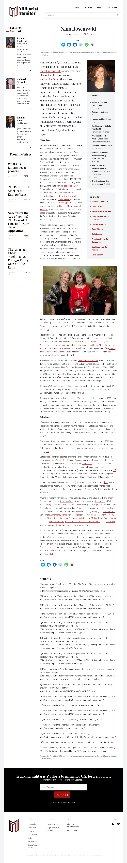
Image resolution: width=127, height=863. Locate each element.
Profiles (88, 8)
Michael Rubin (97, 518)
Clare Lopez (97, 206)
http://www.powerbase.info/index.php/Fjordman (94, 742)
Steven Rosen (53, 518)
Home (77, 8)
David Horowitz (70, 196)
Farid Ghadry (97, 255)
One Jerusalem (110, 518)
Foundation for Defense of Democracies (82, 521)
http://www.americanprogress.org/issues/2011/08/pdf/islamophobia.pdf (73, 591)
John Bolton (100, 501)
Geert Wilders (97, 229)
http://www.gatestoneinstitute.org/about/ (85, 705)
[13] (114, 470)
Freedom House (85, 398)
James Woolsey (55, 460)
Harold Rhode (68, 474)
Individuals (32, 824)
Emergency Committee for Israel (65, 515)
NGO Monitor (109, 511)
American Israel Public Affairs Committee (97, 345)
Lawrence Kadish (100, 460)
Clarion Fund (54, 196)
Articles (100, 8)
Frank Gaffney (53, 193)
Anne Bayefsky (66, 501)
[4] (73, 355)
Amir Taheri (87, 463)
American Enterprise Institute (72, 518)
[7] (100, 381)
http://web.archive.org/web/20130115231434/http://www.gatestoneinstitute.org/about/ (78, 737)
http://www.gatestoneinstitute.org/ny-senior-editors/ (62, 728)
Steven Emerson (47, 508)
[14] (113, 477)
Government (32, 828)
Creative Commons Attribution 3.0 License (87, 855)
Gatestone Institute (100, 202)
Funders (31, 831)
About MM (112, 8)
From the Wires (53, 824)
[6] (63, 374)
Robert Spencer (62, 525)
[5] (94, 364)
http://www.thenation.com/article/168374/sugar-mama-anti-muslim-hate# (72, 599)
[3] (48, 329)
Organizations (33, 835)
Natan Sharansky (56, 521)
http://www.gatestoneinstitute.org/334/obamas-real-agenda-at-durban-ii (79, 751)
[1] (67, 203)
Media (30, 838)
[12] (47, 451)
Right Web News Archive (53, 829)
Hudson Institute (99, 224)
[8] (83, 393)
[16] (92, 489)
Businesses (32, 842)
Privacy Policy (72, 830)
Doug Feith (81, 508)
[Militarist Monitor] (24, 10)
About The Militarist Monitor (73, 825)
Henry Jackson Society (101, 211)
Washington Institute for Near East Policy (57, 345)
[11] (47, 436)
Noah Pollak (96, 515)
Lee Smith (110, 521)
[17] (51, 554)
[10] (107, 426)
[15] (106, 482)
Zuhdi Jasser (97, 234)
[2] (49, 219)
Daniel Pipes (62, 186)
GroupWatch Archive (32, 846)
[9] (109, 412)
